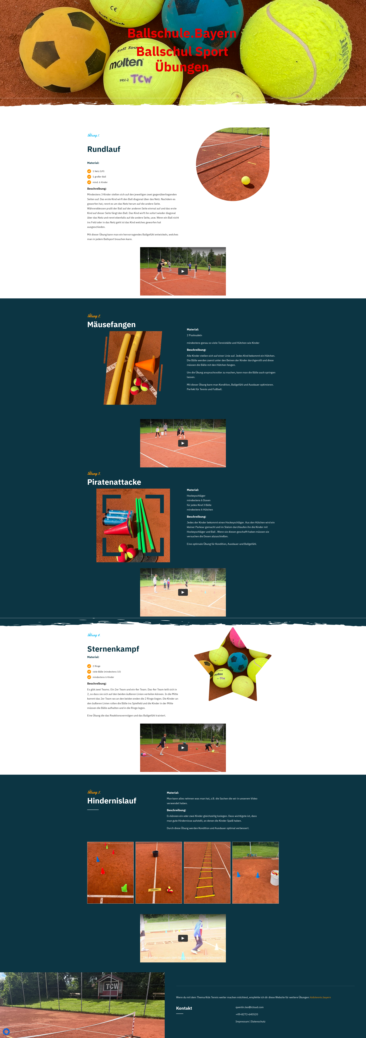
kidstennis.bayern (320, 997)
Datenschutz (258, 1021)
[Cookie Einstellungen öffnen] (6, 1034)
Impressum (242, 1021)
